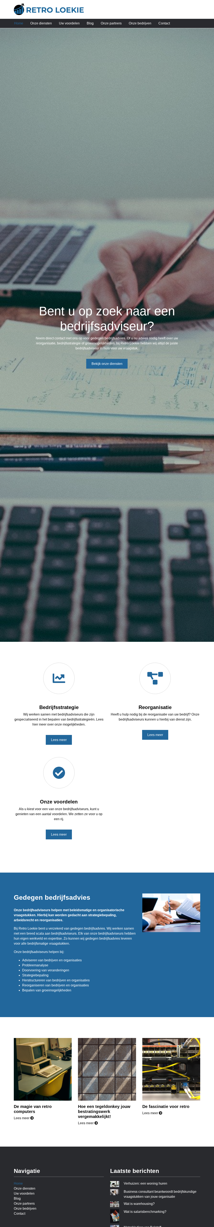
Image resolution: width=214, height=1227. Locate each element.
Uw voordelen (69, 23)
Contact (164, 23)
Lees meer (59, 740)
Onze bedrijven (140, 23)
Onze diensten (41, 23)
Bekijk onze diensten (107, 363)
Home (18, 23)
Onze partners (111, 23)
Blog (90, 23)
